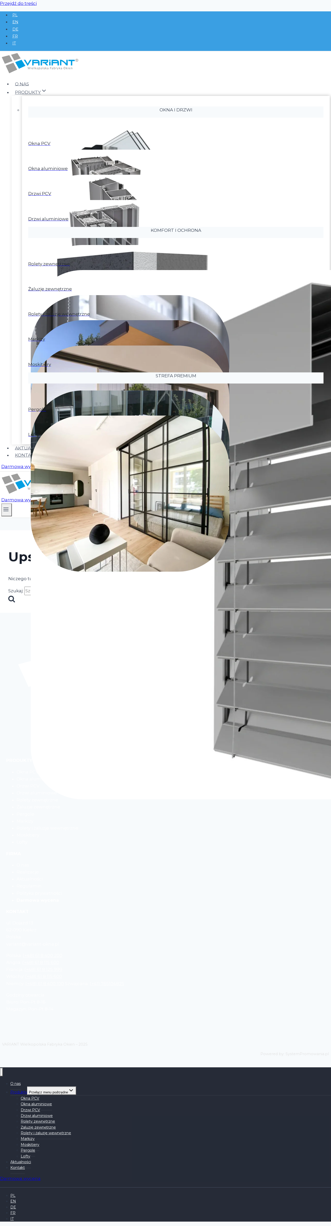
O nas (22, 83)
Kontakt (26, 455)
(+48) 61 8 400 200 (42, 955)
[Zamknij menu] (1, 1072)
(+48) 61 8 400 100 (44, 983)
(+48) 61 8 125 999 (43, 969)
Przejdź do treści (18, 3)
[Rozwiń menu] (6, 509)
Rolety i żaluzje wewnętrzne (46, 1133)
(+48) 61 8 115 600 (40, 962)
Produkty (18, 1092)
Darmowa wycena (21, 466)
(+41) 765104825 (107, 983)
